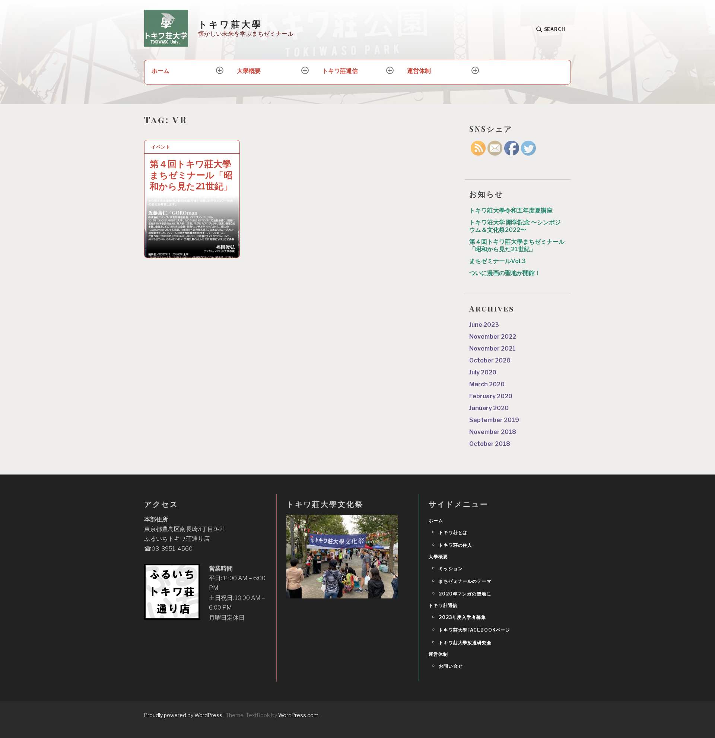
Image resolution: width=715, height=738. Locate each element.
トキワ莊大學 (230, 24)
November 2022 (492, 336)
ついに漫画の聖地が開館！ (505, 273)
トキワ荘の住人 (455, 545)
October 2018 (489, 443)
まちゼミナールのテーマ (465, 581)
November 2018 (492, 431)
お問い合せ (451, 666)
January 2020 (489, 408)
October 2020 (490, 360)
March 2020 (487, 384)
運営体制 (419, 70)
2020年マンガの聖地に (465, 594)
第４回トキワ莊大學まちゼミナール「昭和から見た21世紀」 (191, 175)
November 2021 (492, 348)
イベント (161, 147)
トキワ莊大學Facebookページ (474, 630)
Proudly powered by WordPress (183, 715)
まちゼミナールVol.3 (497, 261)
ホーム (160, 70)
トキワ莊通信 (340, 70)
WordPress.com (298, 715)
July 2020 (482, 372)
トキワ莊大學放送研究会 (465, 642)
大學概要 (249, 70)
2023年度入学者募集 (462, 617)
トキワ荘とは (453, 532)
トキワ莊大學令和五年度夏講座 (511, 210)
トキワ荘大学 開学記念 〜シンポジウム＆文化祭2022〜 (515, 226)
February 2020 (490, 396)
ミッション (451, 568)
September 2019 (494, 420)
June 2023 (484, 324)
